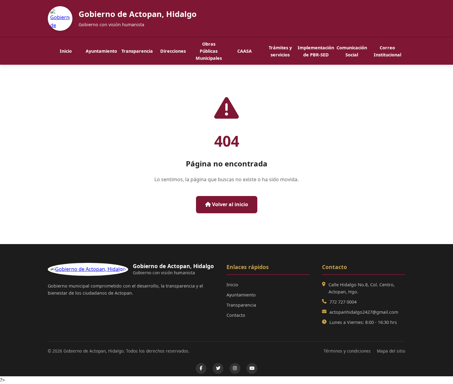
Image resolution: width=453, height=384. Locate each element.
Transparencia (137, 51)
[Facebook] (201, 368)
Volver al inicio (229, 204)
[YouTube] (252, 368)
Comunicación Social (352, 51)
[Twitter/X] (218, 368)
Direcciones (173, 51)
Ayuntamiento (101, 51)
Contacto (235, 315)
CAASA (244, 51)
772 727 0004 (343, 302)
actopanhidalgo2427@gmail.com (363, 312)
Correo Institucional (387, 51)
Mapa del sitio (391, 351)
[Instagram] (235, 368)
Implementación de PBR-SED (316, 51)
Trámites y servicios (280, 51)
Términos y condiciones (347, 351)
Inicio (66, 51)
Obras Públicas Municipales (209, 51)
